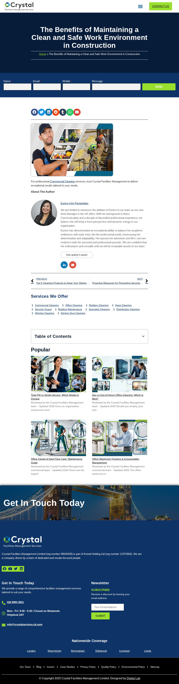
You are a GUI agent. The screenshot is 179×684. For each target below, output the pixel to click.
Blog (38, 666)
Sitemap (154, 666)
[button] (140, 6)
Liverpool (124, 650)
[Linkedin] (21, 569)
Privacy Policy (88, 666)
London (31, 650)
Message (97, 81)
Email (36, 81)
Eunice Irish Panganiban (74, 203)
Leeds (147, 650)
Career (51, 666)
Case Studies (67, 666)
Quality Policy (108, 666)
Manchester (54, 650)
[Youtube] (10, 569)
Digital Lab (133, 678)
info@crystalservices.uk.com (24, 624)
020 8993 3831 (15, 602)
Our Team (25, 666)
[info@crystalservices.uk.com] (3, 625)
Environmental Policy (133, 666)
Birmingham (78, 650)
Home (42, 54)
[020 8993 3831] (3, 603)
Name (6, 81)
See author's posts (76, 254)
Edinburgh (101, 650)
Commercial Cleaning (62, 181)
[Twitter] (16, 569)
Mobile (66, 81)
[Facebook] (4, 569)
